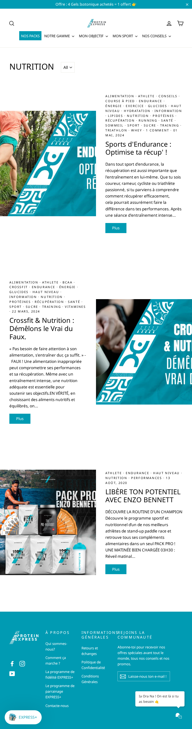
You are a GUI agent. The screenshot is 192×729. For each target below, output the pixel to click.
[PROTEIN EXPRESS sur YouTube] (12, 673)
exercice (135, 106)
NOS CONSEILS (154, 35)
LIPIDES (116, 116)
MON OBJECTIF (91, 35)
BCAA (68, 282)
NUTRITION (117, 478)
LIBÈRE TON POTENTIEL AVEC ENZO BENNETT (143, 495)
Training (170, 125)
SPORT (134, 125)
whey (137, 130)
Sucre (151, 125)
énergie (114, 106)
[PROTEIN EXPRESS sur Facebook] (12, 663)
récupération (120, 120)
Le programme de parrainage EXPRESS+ (59, 691)
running (149, 120)
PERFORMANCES (147, 478)
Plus (116, 228)
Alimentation (120, 96)
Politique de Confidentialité (93, 665)
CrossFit (19, 287)
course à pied (120, 101)
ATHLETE (147, 96)
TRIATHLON (117, 130)
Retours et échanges (89, 651)
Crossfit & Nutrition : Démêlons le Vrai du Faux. (41, 328)
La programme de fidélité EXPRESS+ (59, 674)
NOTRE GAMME (57, 35)
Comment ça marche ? (55, 660)
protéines (164, 116)
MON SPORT (123, 35)
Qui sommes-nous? (56, 646)
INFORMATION (168, 111)
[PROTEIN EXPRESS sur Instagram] (22, 663)
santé (168, 120)
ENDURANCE (151, 101)
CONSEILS (169, 96)
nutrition (138, 116)
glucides (158, 106)
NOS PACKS (30, 35)
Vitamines (75, 307)
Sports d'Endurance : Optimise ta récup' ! (138, 148)
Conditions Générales (90, 679)
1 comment (157, 130)
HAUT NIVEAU (46, 292)
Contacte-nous (57, 705)
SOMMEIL (115, 125)
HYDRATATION (138, 111)
